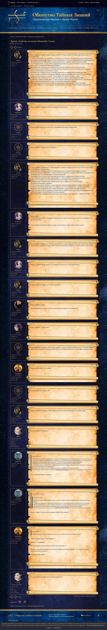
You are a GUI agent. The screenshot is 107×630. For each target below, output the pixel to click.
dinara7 (18, 333)
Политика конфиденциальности (95, 625)
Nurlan (18, 310)
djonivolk (18, 153)
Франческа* (18, 112)
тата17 (18, 396)
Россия (15, 444)
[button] (26, 2)
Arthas (12, 43)
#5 (95, 164)
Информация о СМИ (13, 620)
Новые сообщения (17, 6)
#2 (95, 103)
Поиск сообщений (29, 6)
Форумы (13, 2)
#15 (95, 407)
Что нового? (21, 2)
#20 (95, 573)
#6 (95, 212)
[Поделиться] (93, 51)
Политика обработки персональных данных (61, 616)
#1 (95, 51)
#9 (95, 281)
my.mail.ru (17, 446)
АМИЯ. (18, 436)
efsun (18, 353)
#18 (95, 490)
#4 (95, 143)
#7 (95, 240)
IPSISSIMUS (18, 373)
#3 (95, 123)
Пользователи (34, 2)
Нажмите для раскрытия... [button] (62, 470)
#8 (95, 261)
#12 (95, 344)
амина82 (18, 132)
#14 (95, 387)
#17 (95, 452)
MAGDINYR (18, 461)
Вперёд (19, 47)
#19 (95, 527)
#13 (95, 364)
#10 (95, 301)
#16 (95, 427)
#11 (95, 323)
